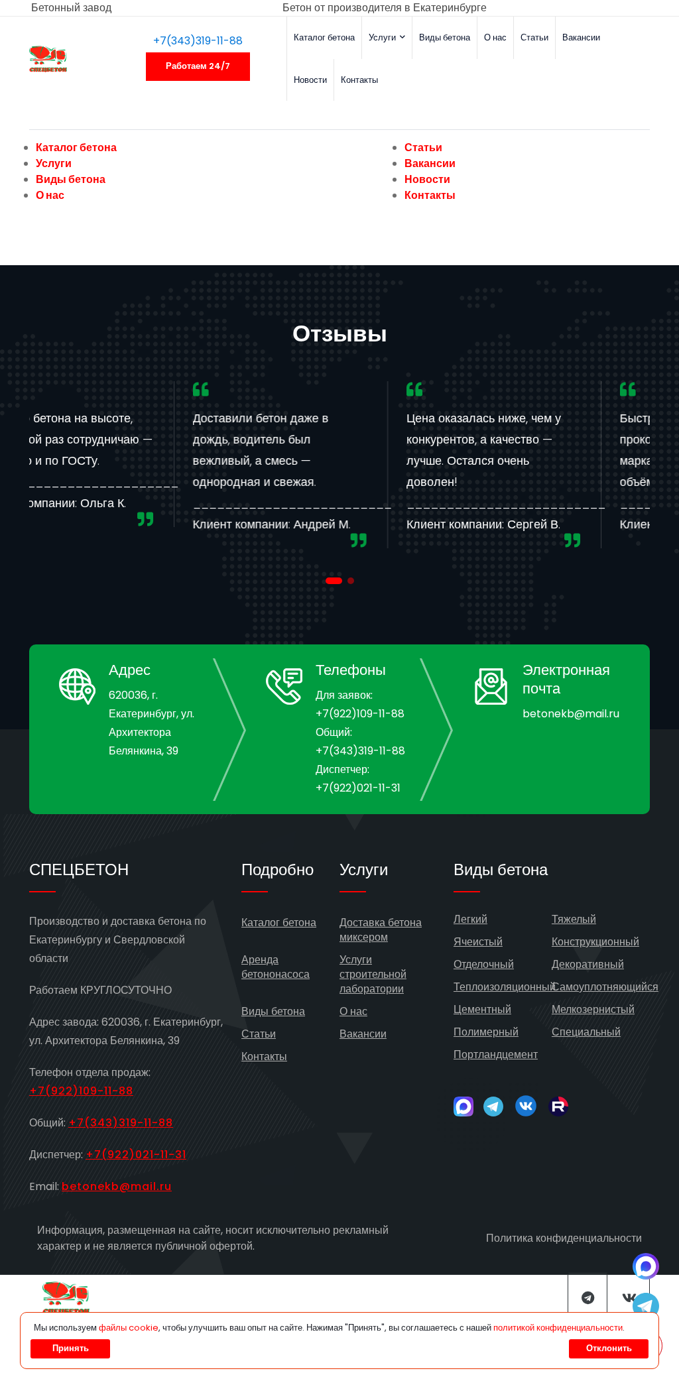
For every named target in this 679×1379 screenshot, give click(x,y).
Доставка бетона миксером (381, 930)
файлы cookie (128, 1327)
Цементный (482, 1009)
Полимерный (486, 1032)
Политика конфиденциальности (564, 1238)
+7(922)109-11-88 (360, 713)
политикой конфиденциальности (558, 1327)
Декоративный (588, 964)
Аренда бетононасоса (275, 967)
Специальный (586, 1032)
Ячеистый (478, 941)
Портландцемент (496, 1054)
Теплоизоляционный (505, 986)
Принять (70, 1348)
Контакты (359, 80)
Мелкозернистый (593, 1009)
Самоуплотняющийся (605, 986)
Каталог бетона (324, 37)
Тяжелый (574, 919)
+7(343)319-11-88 (198, 40)
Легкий (470, 919)
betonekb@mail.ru (571, 713)
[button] (334, 581)
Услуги (383, 37)
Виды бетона (444, 37)
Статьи (534, 37)
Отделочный (484, 964)
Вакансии (581, 37)
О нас (495, 37)
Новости (310, 80)
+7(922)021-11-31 (358, 788)
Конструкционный (595, 941)
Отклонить (609, 1348)
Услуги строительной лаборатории (373, 974)
